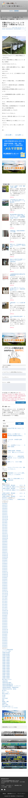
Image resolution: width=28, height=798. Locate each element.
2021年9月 (4, 521)
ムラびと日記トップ (6, 17)
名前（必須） (5, 367)
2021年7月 (4, 524)
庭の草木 (4, 690)
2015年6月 (4, 639)
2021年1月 (4, 533)
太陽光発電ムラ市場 (18, 17)
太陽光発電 (5, 681)
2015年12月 (5, 629)
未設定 (3, 696)
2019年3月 (4, 568)
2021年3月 (4, 530)
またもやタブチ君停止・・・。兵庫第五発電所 (13, 499)
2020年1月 (4, 552)
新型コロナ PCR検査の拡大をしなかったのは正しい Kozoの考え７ (18, 245)
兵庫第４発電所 (6, 666)
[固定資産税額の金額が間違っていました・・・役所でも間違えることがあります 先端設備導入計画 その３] (5, 220)
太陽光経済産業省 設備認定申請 (10, 687)
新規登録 (16, 10)
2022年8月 (4, 503)
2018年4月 (4, 585)
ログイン (11, 10)
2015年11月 (5, 631)
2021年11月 (5, 517)
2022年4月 (4, 510)
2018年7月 (4, 580)
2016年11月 (5, 612)
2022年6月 (4, 506)
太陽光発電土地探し (7, 682)
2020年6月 (4, 544)
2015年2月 (4, 645)
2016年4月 (4, 623)
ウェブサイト (5, 377)
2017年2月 (4, 607)
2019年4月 (4, 566)
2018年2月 (4, 588)
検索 (19, 423)
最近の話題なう (6, 693)
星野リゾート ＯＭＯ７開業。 (15, 461)
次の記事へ (18, 135)
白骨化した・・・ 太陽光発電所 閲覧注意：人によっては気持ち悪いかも (17, 458)
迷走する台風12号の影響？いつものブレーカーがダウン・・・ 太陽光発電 (18, 260)
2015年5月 (4, 640)
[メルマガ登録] (14, 158)
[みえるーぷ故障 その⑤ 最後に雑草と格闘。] (5, 191)
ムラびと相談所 (4, 786)
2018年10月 (5, 576)
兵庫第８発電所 (6, 676)
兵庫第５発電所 (6, 670)
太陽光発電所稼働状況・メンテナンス (11, 685)
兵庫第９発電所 (14, 27)
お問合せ (9, 786)
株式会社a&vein (5, 778)
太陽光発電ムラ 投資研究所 (8, 19)
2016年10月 (5, 613)
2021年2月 (4, 532)
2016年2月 (4, 626)
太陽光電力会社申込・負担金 (9, 689)
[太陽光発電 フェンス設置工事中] (5, 308)
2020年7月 (4, 543)
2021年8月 (4, 522)
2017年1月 (4, 609)
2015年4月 (4, 642)
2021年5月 (4, 527)
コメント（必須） (6, 382)
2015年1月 (4, 646)
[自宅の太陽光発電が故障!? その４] (5, 322)
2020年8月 (4, 541)
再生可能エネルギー (21, 27)
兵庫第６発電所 (6, 673)
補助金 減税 (5, 701)
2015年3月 (4, 643)
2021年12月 (5, 516)
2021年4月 (4, 528)
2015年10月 (5, 632)
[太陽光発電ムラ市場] (14, 345)
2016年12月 (5, 610)
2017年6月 (4, 601)
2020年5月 (4, 546)
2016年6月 (4, 620)
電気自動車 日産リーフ (7, 706)
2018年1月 (4, 590)
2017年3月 (4, 606)
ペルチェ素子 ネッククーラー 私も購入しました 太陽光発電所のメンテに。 (17, 289)
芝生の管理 (5, 698)
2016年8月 (4, 617)
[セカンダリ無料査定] (14, 173)
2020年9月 (4, 539)
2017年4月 (4, 604)
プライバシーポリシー (21, 793)
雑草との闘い (5, 704)
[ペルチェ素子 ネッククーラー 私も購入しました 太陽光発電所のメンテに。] (5, 293)
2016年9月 (4, 615)
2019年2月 (4, 569)
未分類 (3, 695)
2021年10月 (5, 519)
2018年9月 (4, 577)
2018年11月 (5, 574)
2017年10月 (5, 595)
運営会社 (4, 793)
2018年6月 (4, 582)
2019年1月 (4, 571)
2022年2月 (4, 513)
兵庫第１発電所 (6, 657)
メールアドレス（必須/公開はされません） (12, 372)
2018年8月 (4, 579)
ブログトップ (20, 19)
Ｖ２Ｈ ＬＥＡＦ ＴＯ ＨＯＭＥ (10, 707)
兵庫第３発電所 (6, 663)
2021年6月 (4, 525)
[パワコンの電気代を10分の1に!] (14, 363)
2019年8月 (4, 560)
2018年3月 (4, 587)
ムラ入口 (2, 785)
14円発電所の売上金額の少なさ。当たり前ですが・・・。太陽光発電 (17, 201)
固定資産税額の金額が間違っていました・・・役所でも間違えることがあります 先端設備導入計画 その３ (17, 216)
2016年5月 (4, 621)
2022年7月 (4, 505)
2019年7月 (4, 561)
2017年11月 (5, 593)
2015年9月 (4, 634)
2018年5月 (4, 584)
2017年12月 (5, 591)
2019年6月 (4, 563)
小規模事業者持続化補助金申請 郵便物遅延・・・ (18, 275)
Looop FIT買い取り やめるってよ (16, 428)
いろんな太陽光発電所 (7, 649)
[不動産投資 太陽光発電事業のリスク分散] (5, 236)
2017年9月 (4, 596)
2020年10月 (5, 538)
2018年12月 (5, 572)
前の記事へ (9, 135)
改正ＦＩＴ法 (5, 692)
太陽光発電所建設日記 (7, 684)
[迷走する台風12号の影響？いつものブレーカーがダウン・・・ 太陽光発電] (5, 264)
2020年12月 (5, 535)
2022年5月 (4, 508)
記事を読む (12, 197)
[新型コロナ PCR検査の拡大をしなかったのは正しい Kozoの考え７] (5, 250)
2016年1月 (4, 628)
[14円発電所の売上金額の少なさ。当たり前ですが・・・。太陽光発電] (5, 205)
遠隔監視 (4, 703)
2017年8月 (4, 598)
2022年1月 (4, 514)
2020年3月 (4, 549)
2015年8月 (4, 635)
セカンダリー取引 (6, 651)
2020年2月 (4, 550)
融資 (3, 700)
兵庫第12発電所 (6, 655)
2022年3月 (4, 511)
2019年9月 (4, 558)
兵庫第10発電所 (6, 652)
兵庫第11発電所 (6, 654)
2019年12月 (5, 554)
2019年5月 (4, 565)
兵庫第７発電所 (6, 674)
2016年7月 (4, 618)
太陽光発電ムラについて (11, 793)
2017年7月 (4, 599)
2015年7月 (4, 637)
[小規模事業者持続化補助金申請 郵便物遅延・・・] (5, 279)
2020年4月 (4, 547)
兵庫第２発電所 (6, 660)
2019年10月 (5, 557)
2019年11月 (5, 555)
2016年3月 (4, 624)
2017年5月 (4, 602)
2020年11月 (5, 536)
